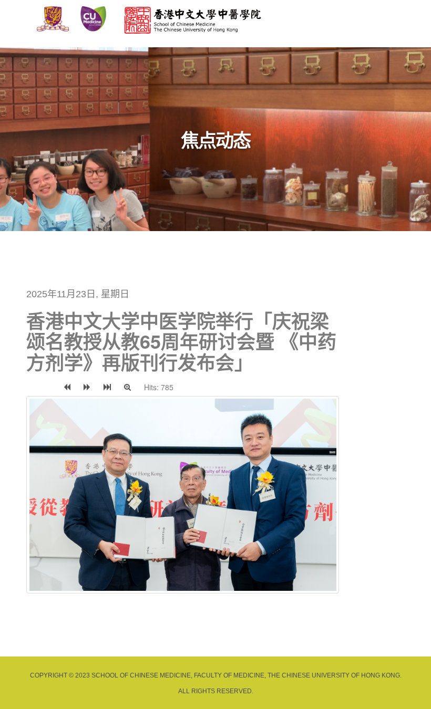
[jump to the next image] (87, 387)
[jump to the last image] (107, 387)
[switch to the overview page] (34, 387)
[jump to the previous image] (67, 387)
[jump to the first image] (49, 387)
